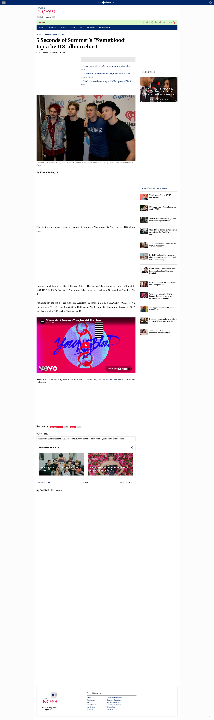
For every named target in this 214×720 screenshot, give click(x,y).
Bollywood (90, 27)
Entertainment (51, 35)
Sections (104, 27)
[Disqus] (86, 524)
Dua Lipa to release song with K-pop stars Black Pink (106, 83)
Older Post (127, 483)
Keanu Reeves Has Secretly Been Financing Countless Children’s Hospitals (162, 271)
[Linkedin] (156, 22)
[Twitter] (164, 22)
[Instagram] (152, 22)
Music (73, 27)
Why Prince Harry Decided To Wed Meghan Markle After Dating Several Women (159, 91)
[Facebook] (143, 22)
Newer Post (45, 483)
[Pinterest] (160, 22)
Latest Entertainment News (153, 188)
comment (113, 379)
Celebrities (52, 27)
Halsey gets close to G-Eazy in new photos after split (106, 67)
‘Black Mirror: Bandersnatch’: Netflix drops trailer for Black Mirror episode (163, 232)
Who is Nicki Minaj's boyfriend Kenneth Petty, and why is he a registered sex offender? (161, 296)
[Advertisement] (132, 12)
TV (81, 27)
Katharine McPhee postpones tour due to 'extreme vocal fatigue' (109, 468)
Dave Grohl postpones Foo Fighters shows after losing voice (105, 75)
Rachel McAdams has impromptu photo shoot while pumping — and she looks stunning (162, 257)
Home (41, 27)
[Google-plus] (147, 22)
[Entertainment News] (46, 17)
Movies (63, 27)
